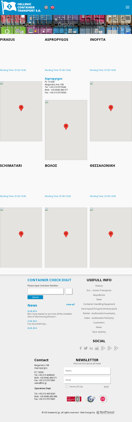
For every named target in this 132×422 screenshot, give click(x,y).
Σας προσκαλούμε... (37, 323)
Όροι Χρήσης (99, 331)
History (99, 285)
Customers (99, 322)
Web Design (86, 412)
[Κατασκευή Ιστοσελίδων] (105, 412)
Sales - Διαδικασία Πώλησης (99, 317)
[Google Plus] (103, 348)
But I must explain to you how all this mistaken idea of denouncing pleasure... (50, 315)
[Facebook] (81, 348)
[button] (21, 108)
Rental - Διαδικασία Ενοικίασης (99, 313)
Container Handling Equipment (99, 304)
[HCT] (21, 7)
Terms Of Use (76, 386)
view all (70, 304)
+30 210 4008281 (46, 375)
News (99, 327)
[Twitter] (86, 348)
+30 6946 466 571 (48, 377)
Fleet (99, 299)
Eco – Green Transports (99, 290)
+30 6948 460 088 (48, 396)
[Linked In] (91, 348)
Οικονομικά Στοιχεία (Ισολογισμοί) (99, 308)
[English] (52, 7)
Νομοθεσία (99, 294)
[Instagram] (97, 348)
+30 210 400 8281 (47, 393)
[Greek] (46, 7)
